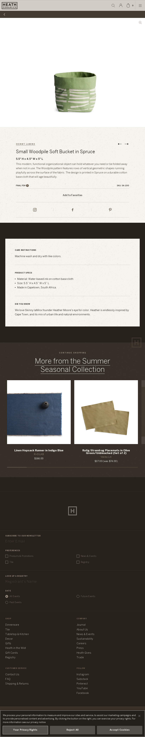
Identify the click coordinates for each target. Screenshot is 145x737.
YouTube (82, 688)
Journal (81, 625)
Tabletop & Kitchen (17, 634)
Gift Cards (11, 653)
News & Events (88, 556)
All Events (15, 596)
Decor (9, 639)
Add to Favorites (72, 195)
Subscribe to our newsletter (23, 536)
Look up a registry (16, 576)
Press (80, 648)
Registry (85, 562)
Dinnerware (12, 625)
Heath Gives (84, 653)
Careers (81, 643)
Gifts (8, 643)
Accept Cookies (120, 730)
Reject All (72, 730)
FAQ (8, 679)
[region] (72, 723)
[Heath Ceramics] (72, 511)
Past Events (16, 602)
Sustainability (85, 639)
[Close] (139, 716)
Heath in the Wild (15, 648)
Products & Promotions (21, 556)
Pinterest (82, 684)
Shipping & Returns (17, 684)
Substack (82, 679)
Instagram (83, 675)
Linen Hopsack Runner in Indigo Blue (38, 450)
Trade (80, 657)
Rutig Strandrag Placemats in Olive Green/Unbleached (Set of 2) (106, 452)
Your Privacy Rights (25, 730)
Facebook (83, 693)
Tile (11, 562)
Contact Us (12, 675)
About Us (82, 630)
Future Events (88, 596)
